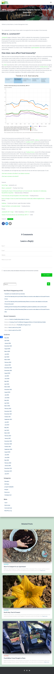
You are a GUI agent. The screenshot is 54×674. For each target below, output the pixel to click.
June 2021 (6, 424)
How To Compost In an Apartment (15, 566)
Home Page (5, 185)
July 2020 (6, 454)
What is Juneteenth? (7, 188)
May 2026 (6, 337)
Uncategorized (7, 495)
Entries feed (7, 505)
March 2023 (7, 386)
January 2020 (7, 465)
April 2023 (6, 384)
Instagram (27, 670)
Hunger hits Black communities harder (11, 206)
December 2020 (8, 441)
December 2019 (8, 468)
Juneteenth (4, 37)
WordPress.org (8, 510)
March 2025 (7, 351)
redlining (37, 140)
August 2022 (7, 392)
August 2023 (7, 373)
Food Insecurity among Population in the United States (15, 195)
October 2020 (7, 446)
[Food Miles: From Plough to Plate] (27, 637)
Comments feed (8, 508)
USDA (5, 65)
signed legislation (35, 47)
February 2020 (7, 462)
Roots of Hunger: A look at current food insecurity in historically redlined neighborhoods (23, 198)
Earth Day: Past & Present (12, 612)
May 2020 (6, 460)
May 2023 (6, 381)
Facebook (24, 670)
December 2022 (8, 389)
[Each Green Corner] (5, 2)
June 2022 (6, 397)
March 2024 (7, 359)
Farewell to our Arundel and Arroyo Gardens (14, 293)
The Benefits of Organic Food (24, 324)
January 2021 (7, 438)
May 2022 (6, 400)
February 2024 (7, 362)
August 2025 (7, 348)
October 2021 (7, 416)
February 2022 (7, 408)
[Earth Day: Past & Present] (27, 591)
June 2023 (6, 378)
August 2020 (7, 452)
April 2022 (6, 403)
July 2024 (6, 354)
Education (6, 481)
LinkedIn (29, 670)
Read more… (43, 570)
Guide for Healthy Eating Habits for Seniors (19, 319)
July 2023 (6, 375)
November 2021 (8, 414)
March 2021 (7, 433)
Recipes (6, 489)
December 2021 (8, 411)
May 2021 (6, 427)
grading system (30, 142)
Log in (5, 502)
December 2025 (8, 346)
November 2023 (8, 370)
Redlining (4, 203)
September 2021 (8, 419)
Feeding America (44, 66)
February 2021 (7, 435)
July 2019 (6, 473)
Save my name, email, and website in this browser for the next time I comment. (21, 270)
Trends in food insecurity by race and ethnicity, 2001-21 (15, 214)
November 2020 (8, 443)
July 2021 (6, 422)
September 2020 (8, 449)
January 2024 (7, 365)
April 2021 (6, 430)
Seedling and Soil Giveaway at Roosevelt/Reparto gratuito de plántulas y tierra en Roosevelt (25, 306)
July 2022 (6, 395)
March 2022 (7, 405)
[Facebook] (1, 337)
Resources (7, 492)
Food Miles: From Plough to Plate (14, 658)
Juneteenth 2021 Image (8, 212)
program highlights (9, 486)
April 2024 (6, 356)
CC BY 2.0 (26, 212)
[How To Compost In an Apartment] (27, 545)
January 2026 (7, 343)
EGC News (6, 484)
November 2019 (8, 471)
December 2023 (8, 367)
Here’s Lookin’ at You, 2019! (15, 327)
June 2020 (6, 457)
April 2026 (6, 340)
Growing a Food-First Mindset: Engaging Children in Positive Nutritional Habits (28, 322)
